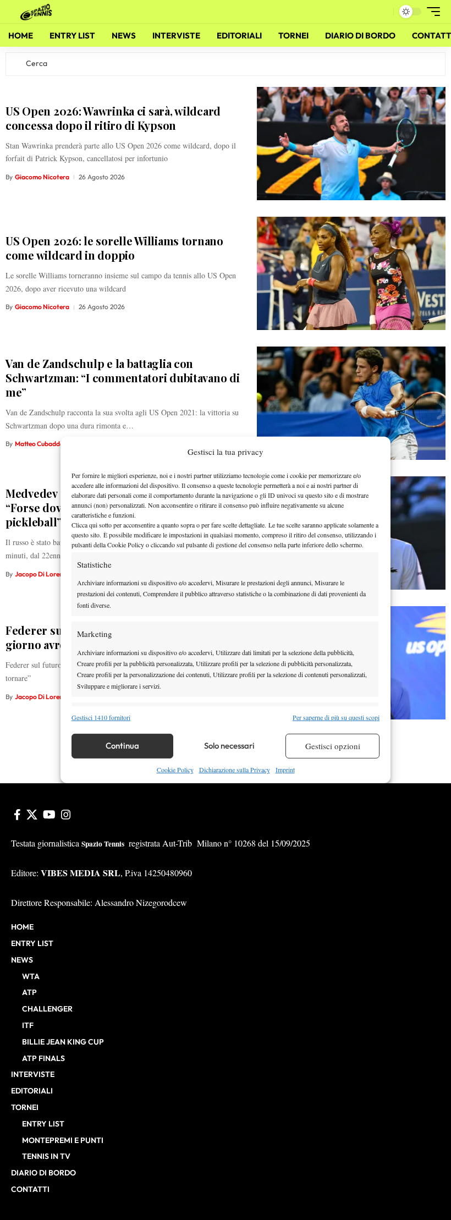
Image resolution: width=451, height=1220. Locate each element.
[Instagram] (66, 814)
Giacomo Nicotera (42, 177)
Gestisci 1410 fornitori (101, 716)
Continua (122, 745)
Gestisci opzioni (332, 745)
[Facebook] (17, 814)
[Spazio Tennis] (38, 11)
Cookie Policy (175, 769)
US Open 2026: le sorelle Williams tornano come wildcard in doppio (114, 247)
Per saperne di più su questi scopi (336, 716)
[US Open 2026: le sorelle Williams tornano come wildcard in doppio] (351, 273)
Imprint (285, 769)
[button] (382, 11)
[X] (32, 814)
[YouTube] (49, 814)
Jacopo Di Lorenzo (42, 574)
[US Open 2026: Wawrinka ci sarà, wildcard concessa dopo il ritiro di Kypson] (351, 143)
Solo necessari (229, 745)
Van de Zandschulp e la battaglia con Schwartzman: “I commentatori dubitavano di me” (123, 377)
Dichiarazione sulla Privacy (234, 769)
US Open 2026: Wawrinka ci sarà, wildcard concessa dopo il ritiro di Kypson (113, 118)
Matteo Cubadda (39, 443)
